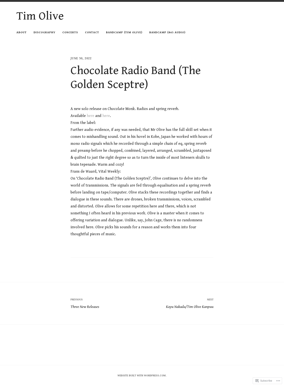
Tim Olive (40, 16)
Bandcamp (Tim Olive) (124, 32)
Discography (44, 32)
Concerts (70, 32)
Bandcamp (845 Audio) (167, 32)
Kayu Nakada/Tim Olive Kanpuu (189, 303)
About (21, 32)
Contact (92, 32)
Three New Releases (85, 303)
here (90, 116)
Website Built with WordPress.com (141, 375)
